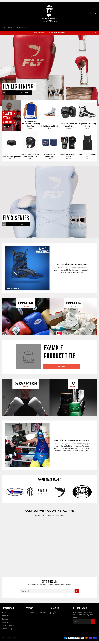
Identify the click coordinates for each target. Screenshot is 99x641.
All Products (21, 28)
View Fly (24, 224)
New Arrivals (7, 28)
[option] (49, 70)
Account (94, 27)
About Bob (6, 616)
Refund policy (7, 629)
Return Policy (7, 622)
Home (4, 612)
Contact (5, 619)
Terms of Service (8, 625)
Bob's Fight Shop (12, 638)
